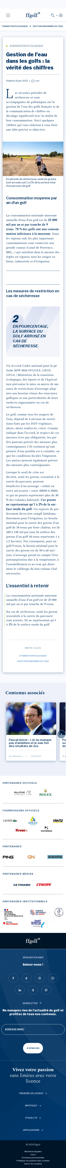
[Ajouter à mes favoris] (12, 707)
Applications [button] (31, 1130)
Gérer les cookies (33, 1164)
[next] (61, 734)
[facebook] (13, 978)
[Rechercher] (53, 15)
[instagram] (40, 978)
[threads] (33, 990)
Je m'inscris (33, 1048)
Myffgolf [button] (31, 1106)
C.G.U (33, 1155)
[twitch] (46, 990)
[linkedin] (20, 990)
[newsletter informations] (40, 1003)
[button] (8, 15)
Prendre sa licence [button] (31, 1093)
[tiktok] (26, 978)
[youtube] (53, 978)
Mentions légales (33, 1151)
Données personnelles (33, 1158)
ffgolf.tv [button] (31, 1118)
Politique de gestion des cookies (33, 1161)
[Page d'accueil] (33, 15)
